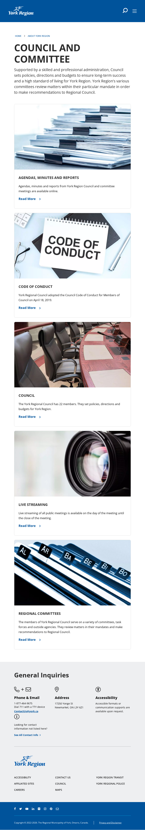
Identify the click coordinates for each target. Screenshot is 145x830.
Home (18, 35)
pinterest (51, 808)
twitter (20, 808)
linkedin (33, 808)
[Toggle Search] (125, 10)
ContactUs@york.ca (26, 711)
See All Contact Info (26, 735)
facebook (15, 808)
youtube (26, 808)
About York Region (39, 35)
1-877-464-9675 (23, 703)
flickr (39, 808)
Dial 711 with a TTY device (29, 707)
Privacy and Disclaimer (110, 822)
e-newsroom (57, 808)
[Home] (21, 11)
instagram (45, 808)
